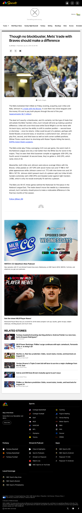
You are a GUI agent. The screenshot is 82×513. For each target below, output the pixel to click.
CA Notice (21, 497)
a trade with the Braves (31, 109)
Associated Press (21, 367)
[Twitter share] (15, 51)
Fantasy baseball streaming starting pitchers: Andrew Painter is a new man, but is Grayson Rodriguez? (46, 336)
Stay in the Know (8, 412)
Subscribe (7, 422)
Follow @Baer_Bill (16, 199)
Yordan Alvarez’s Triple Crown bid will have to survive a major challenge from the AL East (46, 364)
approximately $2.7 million (20, 114)
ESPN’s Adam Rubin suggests (21, 142)
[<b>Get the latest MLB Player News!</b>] (41, 295)
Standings (58, 26)
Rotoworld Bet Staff (22, 358)
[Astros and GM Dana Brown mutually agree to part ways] (9, 375)
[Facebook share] (11, 51)
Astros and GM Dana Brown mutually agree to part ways (38, 373)
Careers (11, 496)
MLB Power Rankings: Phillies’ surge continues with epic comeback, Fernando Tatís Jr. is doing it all (47, 345)
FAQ (27, 496)
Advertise (5, 496)
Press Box (43, 496)
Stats (65, 26)
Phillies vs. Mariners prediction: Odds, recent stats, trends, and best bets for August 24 (46, 383)
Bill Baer (13, 45)
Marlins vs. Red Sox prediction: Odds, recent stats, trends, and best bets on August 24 (46, 355)
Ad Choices (51, 496)
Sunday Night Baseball (31, 26)
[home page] (10, 3)
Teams (5, 26)
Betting (50, 26)
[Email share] (20, 51)
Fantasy (42, 26)
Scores (71, 26)
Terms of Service (30, 497)
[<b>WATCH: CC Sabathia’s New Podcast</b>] (41, 240)
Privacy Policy (59, 496)
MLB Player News (16, 26)
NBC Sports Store (35, 496)
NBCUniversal (14, 500)
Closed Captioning (20, 496)
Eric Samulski (20, 339)
